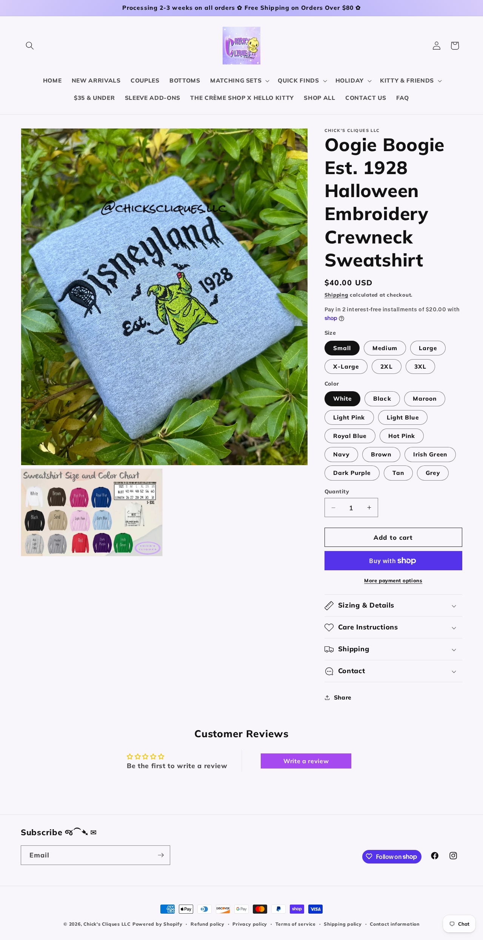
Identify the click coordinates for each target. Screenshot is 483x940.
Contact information (395, 924)
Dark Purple (352, 472)
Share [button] (342, 697)
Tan (398, 472)
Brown (381, 454)
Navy (341, 454)
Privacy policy (249, 924)
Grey (433, 472)
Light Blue (403, 417)
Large (428, 348)
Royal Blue (350, 435)
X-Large (346, 366)
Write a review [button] (306, 761)
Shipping (336, 295)
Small (342, 348)
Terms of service (295, 924)
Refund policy (208, 924)
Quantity (337, 491)
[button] (30, 46)
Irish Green (430, 454)
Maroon (425, 398)
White (342, 398)
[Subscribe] (161, 855)
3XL (420, 366)
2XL (386, 366)
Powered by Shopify (157, 924)
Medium (384, 348)
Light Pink (349, 417)
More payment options (393, 580)
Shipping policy (343, 924)
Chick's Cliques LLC (107, 924)
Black (382, 398)
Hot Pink (401, 435)
